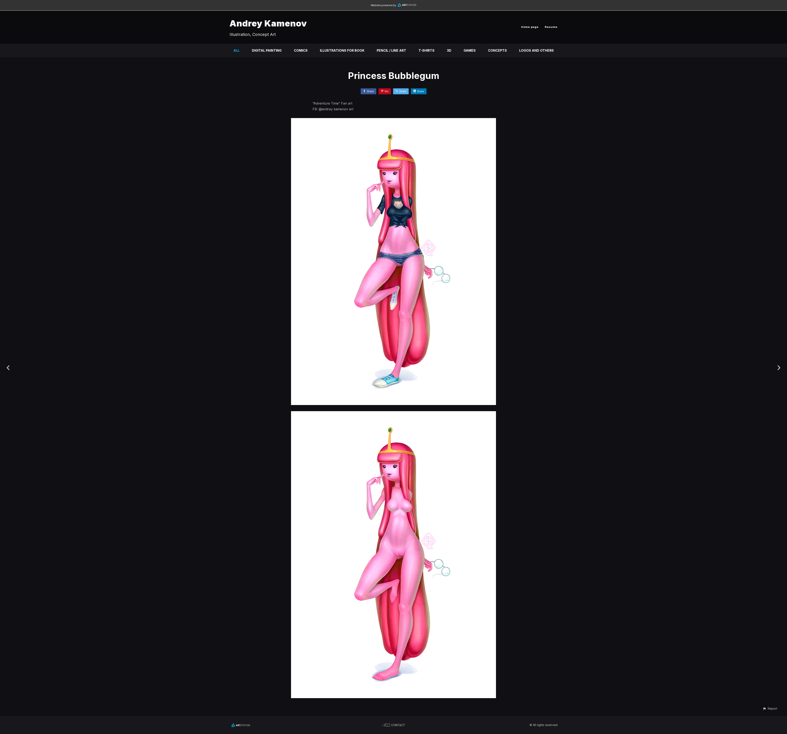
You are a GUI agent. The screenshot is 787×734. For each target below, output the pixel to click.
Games (470, 50)
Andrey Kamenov (268, 23)
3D (449, 50)
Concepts (497, 50)
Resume (551, 26)
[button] (770, 708)
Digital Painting (267, 50)
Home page (530, 26)
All (236, 50)
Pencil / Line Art (391, 50)
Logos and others (536, 50)
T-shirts (426, 50)
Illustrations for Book (342, 50)
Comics (301, 50)
